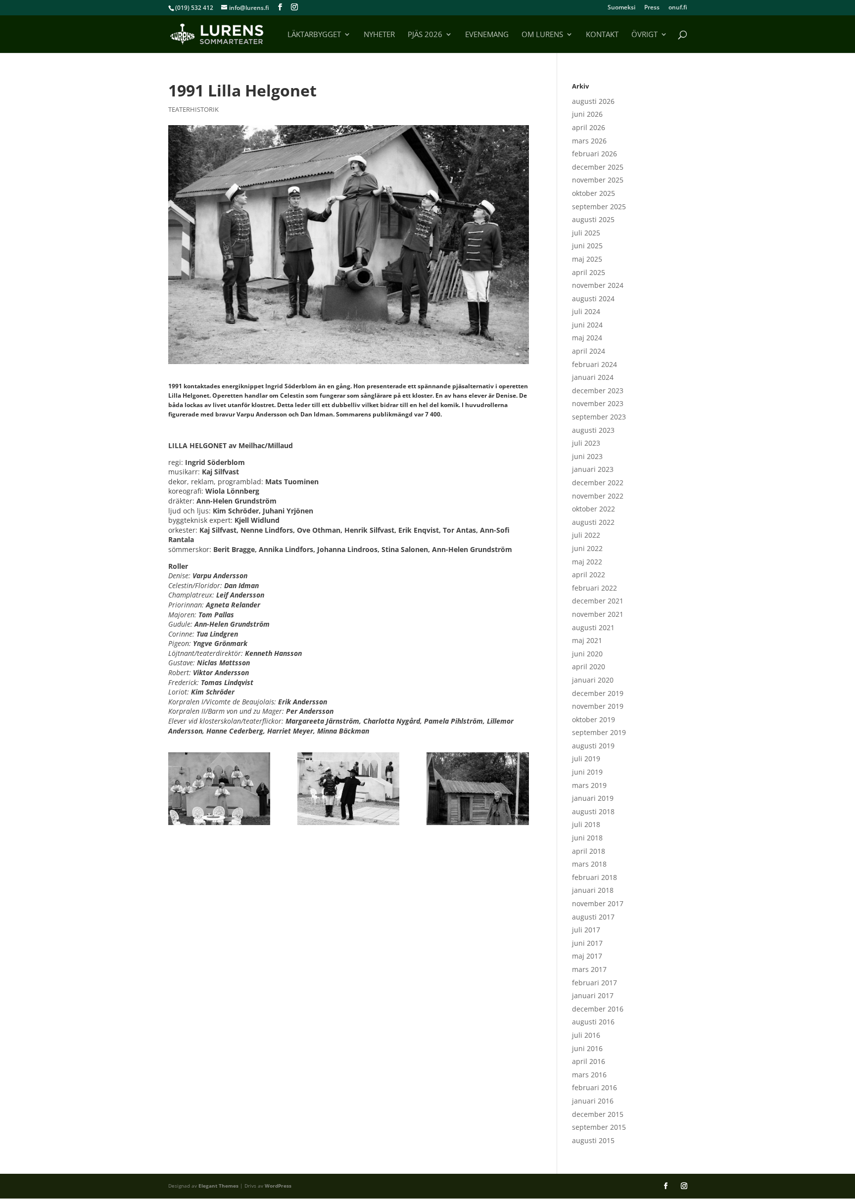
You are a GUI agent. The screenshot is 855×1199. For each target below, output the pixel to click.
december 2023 (597, 390)
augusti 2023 (593, 430)
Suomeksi (621, 7)
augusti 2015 (593, 1140)
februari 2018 (594, 877)
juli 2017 (586, 929)
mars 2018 (589, 864)
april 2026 (588, 127)
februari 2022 (594, 588)
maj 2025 (587, 259)
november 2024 (597, 285)
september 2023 (599, 416)
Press (652, 7)
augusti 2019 (593, 745)
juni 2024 (587, 324)
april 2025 (588, 272)
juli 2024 (586, 311)
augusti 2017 (593, 917)
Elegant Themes (218, 1185)
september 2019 (599, 732)
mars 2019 (589, 785)
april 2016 (588, 1061)
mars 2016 (589, 1074)
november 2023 (597, 403)
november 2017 (597, 903)
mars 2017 (589, 969)
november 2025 (597, 179)
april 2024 (588, 351)
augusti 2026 (593, 101)
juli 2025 (586, 232)
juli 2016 (586, 1035)
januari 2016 (593, 1101)
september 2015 (599, 1127)
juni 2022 (587, 548)
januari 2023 (593, 469)
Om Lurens (542, 35)
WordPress (278, 1185)
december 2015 (597, 1114)
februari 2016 (594, 1087)
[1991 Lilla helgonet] (219, 788)
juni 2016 (587, 1048)
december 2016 (597, 1009)
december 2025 (597, 167)
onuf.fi (677, 7)
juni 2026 (587, 114)
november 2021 (597, 614)
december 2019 (597, 693)
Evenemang (487, 35)
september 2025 (599, 206)
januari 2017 (593, 995)
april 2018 (588, 851)
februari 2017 (594, 982)
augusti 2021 (593, 627)
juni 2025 (587, 245)
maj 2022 (587, 561)
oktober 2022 (593, 508)
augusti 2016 (593, 1021)
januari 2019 (593, 798)
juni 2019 (587, 772)
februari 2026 (594, 153)
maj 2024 (587, 337)
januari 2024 (593, 377)
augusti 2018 (593, 811)
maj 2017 (587, 956)
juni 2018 (587, 837)
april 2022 (588, 574)
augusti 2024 (593, 298)
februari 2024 (594, 364)
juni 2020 (587, 653)
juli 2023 (586, 443)
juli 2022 (586, 535)
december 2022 (597, 482)
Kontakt (602, 35)
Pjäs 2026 (425, 35)
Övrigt (644, 35)
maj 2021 (587, 640)
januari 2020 (593, 680)
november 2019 (597, 706)
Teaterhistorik (193, 109)
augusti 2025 (593, 219)
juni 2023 (587, 456)
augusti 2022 (593, 522)
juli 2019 (586, 758)
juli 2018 (586, 824)
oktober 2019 (593, 719)
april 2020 (588, 666)
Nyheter (379, 35)
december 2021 (597, 600)
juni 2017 (587, 943)
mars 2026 (589, 140)
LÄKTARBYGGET (314, 35)
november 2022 (597, 496)
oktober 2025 (593, 193)
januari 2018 (593, 890)
